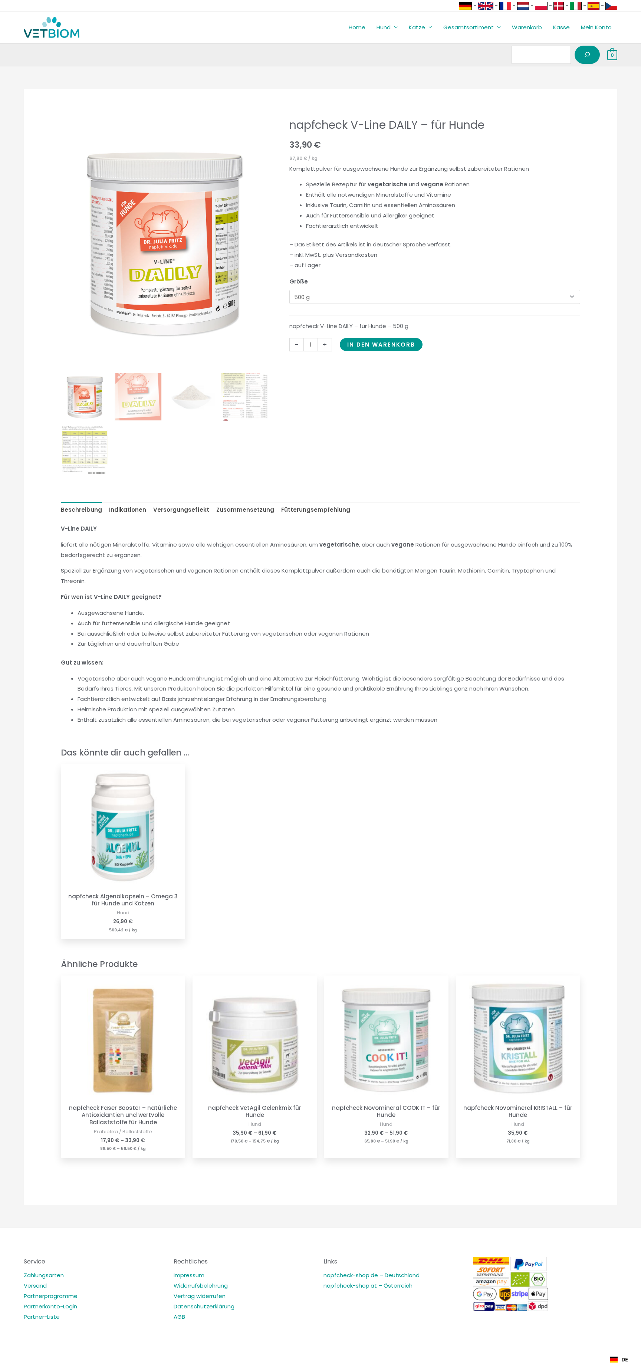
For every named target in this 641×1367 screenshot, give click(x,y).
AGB (179, 1317)
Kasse (561, 27)
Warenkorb (527, 27)
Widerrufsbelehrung (201, 1285)
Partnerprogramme (51, 1296)
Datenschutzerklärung (204, 1306)
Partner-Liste (42, 1317)
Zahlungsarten (44, 1275)
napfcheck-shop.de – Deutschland (371, 1275)
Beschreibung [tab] (81, 510)
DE (624, 1359)
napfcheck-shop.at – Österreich (367, 1285)
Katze (417, 27)
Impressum (189, 1275)
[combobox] (619, 1359)
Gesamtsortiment (468, 27)
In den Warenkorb (381, 344)
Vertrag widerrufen (200, 1296)
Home (357, 27)
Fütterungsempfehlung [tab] (315, 510)
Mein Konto (596, 27)
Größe (298, 281)
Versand (35, 1285)
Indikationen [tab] (127, 510)
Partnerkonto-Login (50, 1306)
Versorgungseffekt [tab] (181, 510)
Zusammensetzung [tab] (245, 510)
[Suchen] (587, 55)
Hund (384, 27)
